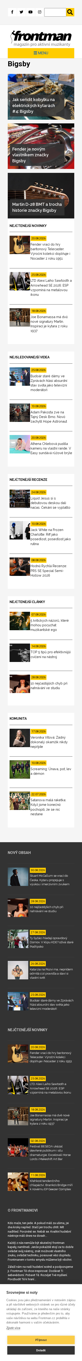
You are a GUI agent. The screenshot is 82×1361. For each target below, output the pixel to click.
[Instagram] (39, 12)
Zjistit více (13, 1328)
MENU (42, 53)
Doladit (41, 1350)
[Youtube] (30, 12)
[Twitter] (21, 12)
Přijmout (41, 1340)
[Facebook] (12, 12)
